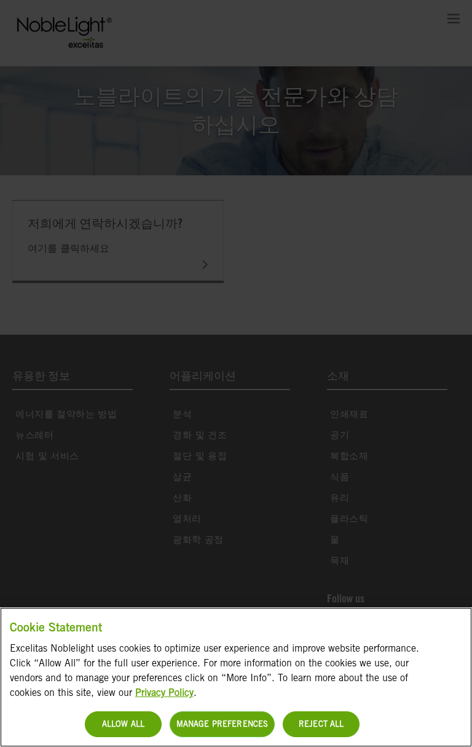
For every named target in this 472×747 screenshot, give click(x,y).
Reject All (321, 724)
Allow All (123, 724)
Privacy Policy (164, 692)
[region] (236, 677)
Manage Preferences (222, 724)
